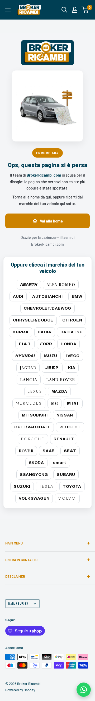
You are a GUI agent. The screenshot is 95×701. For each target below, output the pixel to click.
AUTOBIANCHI (47, 296)
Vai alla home (51, 221)
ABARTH (28, 284)
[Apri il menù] (8, 10)
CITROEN (72, 320)
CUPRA (20, 332)
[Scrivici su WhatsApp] (84, 690)
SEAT (70, 451)
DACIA (44, 332)
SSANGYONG (34, 474)
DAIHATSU (71, 332)
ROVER (26, 450)
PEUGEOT (70, 427)
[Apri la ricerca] (64, 10)
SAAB (48, 451)
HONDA (68, 344)
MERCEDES (29, 403)
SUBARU (66, 474)
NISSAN (64, 415)
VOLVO (67, 498)
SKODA (36, 463)
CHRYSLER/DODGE (33, 320)
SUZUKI (22, 486)
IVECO (73, 356)
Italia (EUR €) (18, 603)
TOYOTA (72, 486)
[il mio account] (74, 10)
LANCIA (28, 379)
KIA (71, 368)
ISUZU (50, 356)
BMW (77, 296)
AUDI (18, 296)
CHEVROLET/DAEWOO (47, 308)
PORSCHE (33, 439)
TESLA (46, 486)
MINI (73, 403)
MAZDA (59, 391)
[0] (85, 10)
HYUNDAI (25, 356)
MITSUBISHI (35, 415)
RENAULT (64, 439)
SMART (59, 463)
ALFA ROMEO (60, 284)
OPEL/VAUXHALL (32, 427)
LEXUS (35, 391)
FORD (46, 344)
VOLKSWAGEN (34, 498)
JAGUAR (28, 367)
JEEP (52, 368)
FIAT (25, 344)
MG (54, 403)
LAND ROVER (60, 379)
